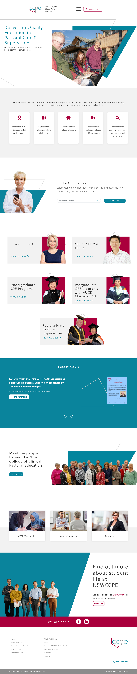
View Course (18, 256)
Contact (47, 656)
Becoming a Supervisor (52, 649)
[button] (78, 9)
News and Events (17, 653)
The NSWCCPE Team (51, 639)
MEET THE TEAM (16, 474)
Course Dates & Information (20, 646)
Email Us (98, 603)
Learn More (26, 542)
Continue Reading (19, 397)
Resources (47, 653)
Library (46, 642)
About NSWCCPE (16, 642)
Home (13, 639)
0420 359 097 (94, 9)
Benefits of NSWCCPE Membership (56, 646)
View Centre (115, 201)
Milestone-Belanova (121, 671)
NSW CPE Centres (17, 649)
